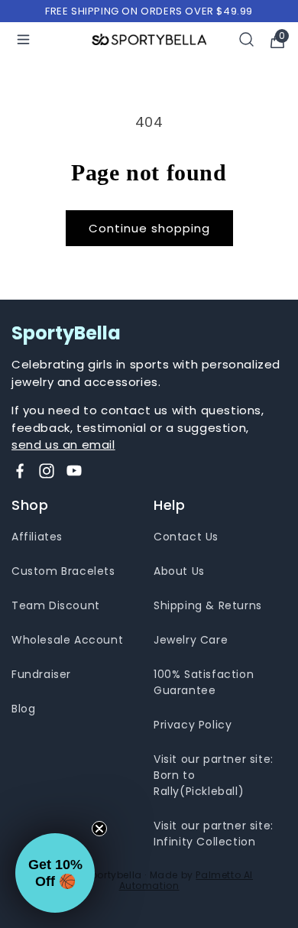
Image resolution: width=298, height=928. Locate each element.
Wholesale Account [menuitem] (67, 639)
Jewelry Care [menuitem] (191, 639)
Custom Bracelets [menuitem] (63, 571)
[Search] (247, 39)
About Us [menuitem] (179, 571)
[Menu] (23, 39)
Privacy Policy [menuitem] (193, 724)
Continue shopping (149, 228)
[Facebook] (19, 471)
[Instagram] (46, 471)
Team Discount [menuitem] (55, 605)
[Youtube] (74, 471)
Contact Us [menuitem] (186, 536)
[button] (55, 873)
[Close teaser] (99, 828)
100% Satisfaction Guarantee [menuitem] (204, 682)
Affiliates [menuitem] (37, 536)
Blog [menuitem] (23, 708)
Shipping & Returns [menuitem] (208, 605)
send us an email (63, 444)
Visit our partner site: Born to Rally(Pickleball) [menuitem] (214, 775)
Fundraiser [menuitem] (41, 674)
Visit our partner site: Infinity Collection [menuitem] (214, 833)
